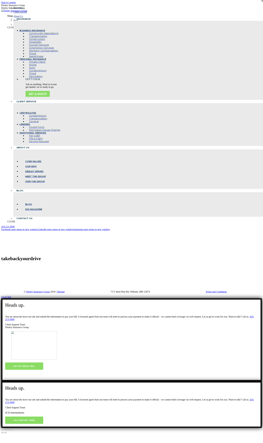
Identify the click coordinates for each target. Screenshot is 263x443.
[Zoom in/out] (11, 429)
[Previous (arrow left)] (2, 432)
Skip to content (8, 2)
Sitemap (61, 291)
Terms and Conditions (216, 291)
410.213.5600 (8, 226)
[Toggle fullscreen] (8, 429)
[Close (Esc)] (2, 429)
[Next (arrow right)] (5, 432)
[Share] (5, 429)
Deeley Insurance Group (38, 291)
